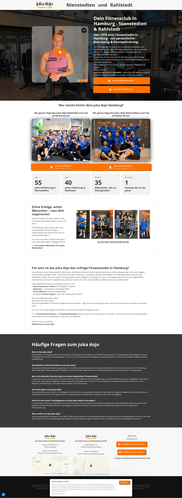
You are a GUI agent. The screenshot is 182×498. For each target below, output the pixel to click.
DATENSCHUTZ (132, 439)
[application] (50, 465)
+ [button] (34, 458)
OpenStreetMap (53, 473)
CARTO (66, 473)
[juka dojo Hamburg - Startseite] (44, 5)
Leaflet (46, 473)
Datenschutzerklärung (58, 494)
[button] (50, 465)
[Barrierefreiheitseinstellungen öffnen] (3, 494)
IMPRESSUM (132, 436)
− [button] (34, 461)
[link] (61, 140)
